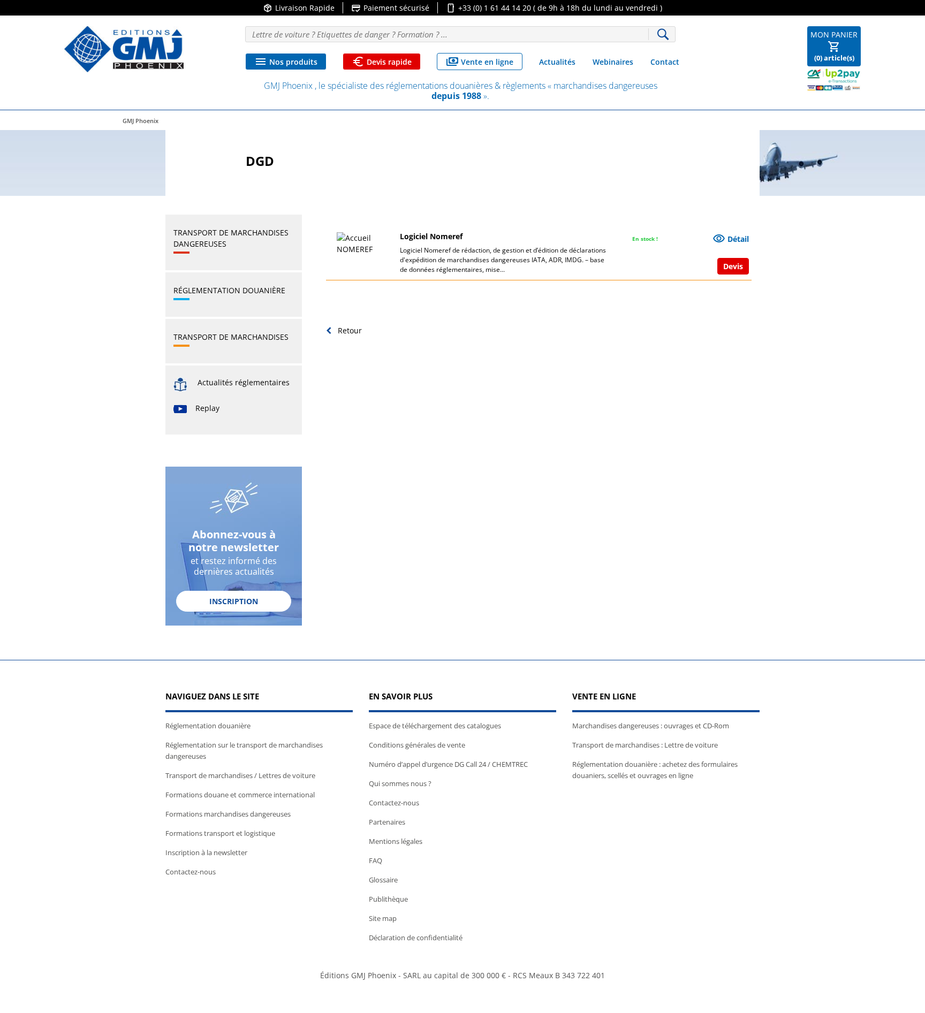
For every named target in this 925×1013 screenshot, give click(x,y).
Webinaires (613, 62)
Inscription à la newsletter (206, 852)
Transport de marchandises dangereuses (231, 238)
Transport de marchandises (231, 337)
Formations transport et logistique (220, 833)
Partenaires (387, 822)
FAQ (375, 860)
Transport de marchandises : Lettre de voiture (645, 745)
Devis (733, 266)
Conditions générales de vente (417, 745)
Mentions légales (395, 841)
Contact (664, 62)
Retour (349, 330)
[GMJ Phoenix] (124, 49)
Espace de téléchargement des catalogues (435, 725)
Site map (383, 918)
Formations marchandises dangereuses (228, 814)
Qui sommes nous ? (400, 783)
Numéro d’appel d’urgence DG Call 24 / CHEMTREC (448, 764)
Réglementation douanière (229, 290)
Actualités (557, 62)
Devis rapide (382, 61)
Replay (207, 408)
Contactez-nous (190, 872)
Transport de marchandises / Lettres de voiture (240, 775)
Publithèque (388, 899)
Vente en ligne (479, 61)
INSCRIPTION (233, 601)
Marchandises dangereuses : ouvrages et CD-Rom (650, 725)
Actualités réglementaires (244, 382)
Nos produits (285, 61)
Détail (730, 238)
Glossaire (383, 880)
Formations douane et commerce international (240, 794)
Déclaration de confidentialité (415, 937)
